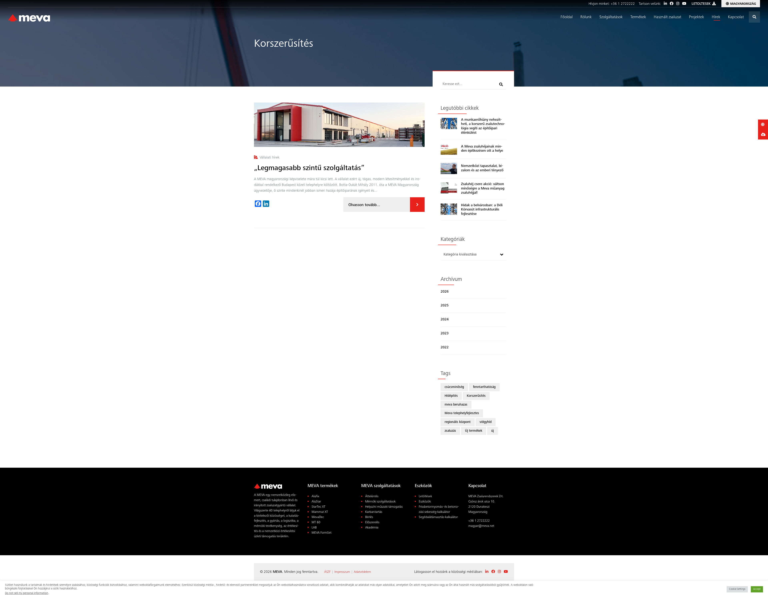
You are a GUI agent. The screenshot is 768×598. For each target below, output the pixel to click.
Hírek (716, 17)
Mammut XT (320, 512)
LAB (314, 527)
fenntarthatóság (484, 387)
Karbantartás (373, 512)
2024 (445, 319)
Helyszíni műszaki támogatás (384, 507)
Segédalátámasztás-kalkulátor (438, 517)
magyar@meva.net (481, 526)
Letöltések (425, 496)
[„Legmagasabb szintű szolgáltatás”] (339, 125)
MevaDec (318, 517)
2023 (445, 333)
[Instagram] (677, 4)
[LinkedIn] (665, 4)
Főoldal (567, 17)
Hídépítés (451, 396)
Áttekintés (371, 496)
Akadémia (371, 527)
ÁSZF (327, 572)
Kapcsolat (736, 17)
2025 (445, 305)
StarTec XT (318, 507)
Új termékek (473, 431)
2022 (445, 347)
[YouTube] (684, 4)
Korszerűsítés (476, 396)
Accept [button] (757, 589)
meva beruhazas (456, 405)
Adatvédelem (362, 572)
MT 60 (316, 522)
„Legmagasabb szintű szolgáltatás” (309, 168)
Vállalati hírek (269, 157)
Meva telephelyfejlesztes (462, 413)
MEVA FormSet (321, 533)
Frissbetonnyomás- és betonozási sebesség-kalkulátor (439, 509)
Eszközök (425, 501)
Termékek (638, 17)
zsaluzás (450, 431)
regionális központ (458, 422)
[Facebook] (671, 4)
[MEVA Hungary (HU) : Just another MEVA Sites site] (29, 18)
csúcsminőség (454, 387)
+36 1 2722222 (623, 4)
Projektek (696, 17)
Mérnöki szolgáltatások (380, 501)
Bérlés (369, 517)
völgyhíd (486, 422)
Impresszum (342, 572)
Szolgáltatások (611, 17)
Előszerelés (372, 522)
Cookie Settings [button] (737, 589)
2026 (445, 292)
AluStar (316, 501)
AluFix (315, 496)
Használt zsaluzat (667, 17)
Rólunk (586, 17)
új (492, 431)
